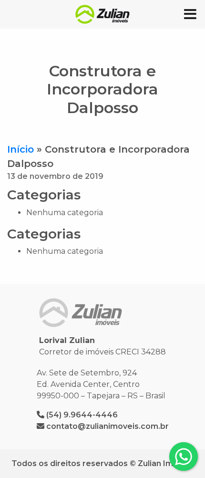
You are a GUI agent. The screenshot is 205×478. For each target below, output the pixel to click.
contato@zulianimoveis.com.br (107, 426)
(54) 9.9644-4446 (82, 414)
